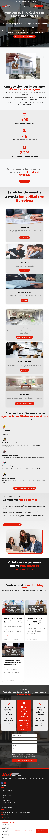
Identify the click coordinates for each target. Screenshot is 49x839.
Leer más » (6, 635)
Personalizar (16, 830)
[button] (25, 6)
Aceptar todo (41, 830)
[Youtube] (5, 783)
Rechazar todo (29, 830)
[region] (24, 829)
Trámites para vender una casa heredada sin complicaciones (12, 663)
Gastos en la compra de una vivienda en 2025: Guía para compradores (13, 620)
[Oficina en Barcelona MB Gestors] (8, 704)
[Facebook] (2, 783)
